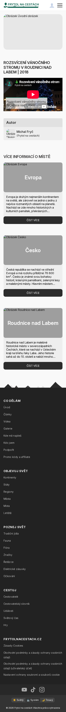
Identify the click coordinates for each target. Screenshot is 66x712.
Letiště (7, 512)
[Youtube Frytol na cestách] (24, 689)
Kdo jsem (9, 442)
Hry (6, 625)
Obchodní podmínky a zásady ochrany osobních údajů (33, 655)
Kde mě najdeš (12, 435)
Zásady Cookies (13, 645)
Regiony (9, 491)
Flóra (7, 547)
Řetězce (9, 561)
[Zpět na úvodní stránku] (21, 5)
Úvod (7, 407)
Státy (7, 484)
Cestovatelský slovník (17, 603)
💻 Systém (33, 700)
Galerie (8, 428)
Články (8, 414)
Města (7, 498)
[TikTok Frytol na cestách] (33, 689)
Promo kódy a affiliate (17, 456)
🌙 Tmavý (47, 700)
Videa (7, 421)
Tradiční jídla (11, 533)
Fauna (7, 540)
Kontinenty (10, 477)
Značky (8, 554)
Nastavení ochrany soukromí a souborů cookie (32, 674)
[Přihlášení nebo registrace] (52, 5)
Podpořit (9, 449)
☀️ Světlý (18, 700)
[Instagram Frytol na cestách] (41, 689)
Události (8, 610)
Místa (7, 505)
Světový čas (11, 617)
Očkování (9, 576)
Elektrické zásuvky (15, 568)
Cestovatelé (11, 596)
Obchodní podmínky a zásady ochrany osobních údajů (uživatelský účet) (33, 666)
